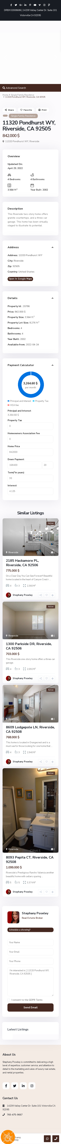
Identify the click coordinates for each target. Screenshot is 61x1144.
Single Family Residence (22, 95)
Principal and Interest (19, 410)
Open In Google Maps (20, 278)
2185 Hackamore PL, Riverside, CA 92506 (22, 562)
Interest (12, 485)
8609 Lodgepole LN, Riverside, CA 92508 (30, 729)
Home (5, 95)
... (50, 579)
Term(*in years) (16, 472)
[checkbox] (8, 1000)
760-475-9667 (15, 1114)
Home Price (14, 446)
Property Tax (15, 420)
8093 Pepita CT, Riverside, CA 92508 (30, 859)
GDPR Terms (36, 1000)
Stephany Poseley (23, 595)
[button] (5, 58)
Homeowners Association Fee (24, 433)
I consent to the (27, 1000)
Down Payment (16, 459)
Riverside (34, 141)
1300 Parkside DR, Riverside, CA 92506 (29, 646)
